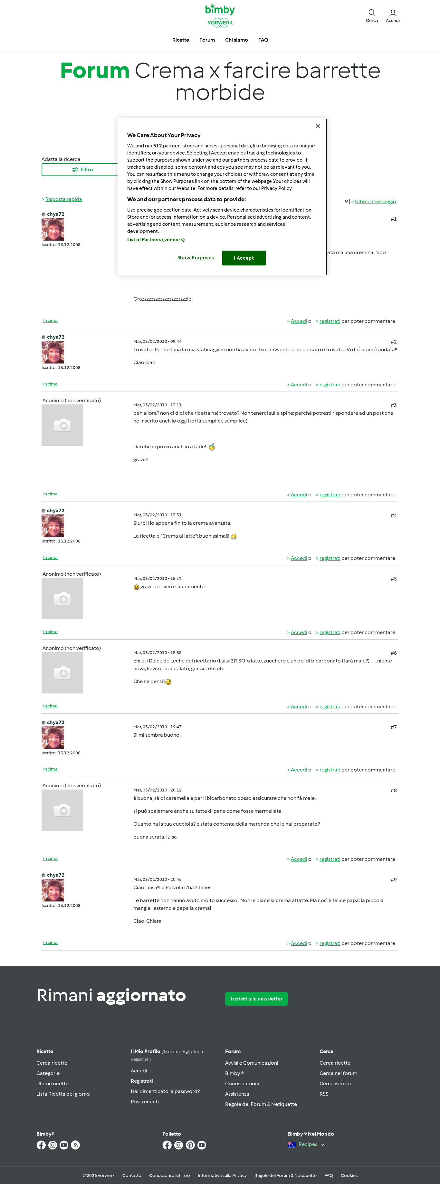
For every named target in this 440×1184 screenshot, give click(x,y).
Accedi (299, 321)
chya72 (55, 214)
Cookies (349, 1175)
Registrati (142, 1081)
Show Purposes (196, 258)
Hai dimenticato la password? (165, 1091)
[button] (372, 15)
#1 (394, 219)
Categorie (48, 1073)
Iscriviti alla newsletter (256, 999)
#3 (394, 405)
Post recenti (145, 1102)
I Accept (244, 258)
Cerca (326, 1051)
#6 (394, 653)
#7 (394, 727)
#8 (394, 790)
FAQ (328, 1175)
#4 (394, 515)
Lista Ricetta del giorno (63, 1094)
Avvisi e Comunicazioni (251, 1063)
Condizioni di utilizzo (169, 1175)
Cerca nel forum (338, 1073)
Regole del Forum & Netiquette (261, 1104)
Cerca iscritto (335, 1083)
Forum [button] (207, 40)
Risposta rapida (63, 199)
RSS (324, 1094)
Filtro (87, 169)
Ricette (44, 1051)
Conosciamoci (242, 1083)
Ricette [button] (180, 40)
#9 (394, 880)
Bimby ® (234, 1073)
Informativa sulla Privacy (222, 1175)
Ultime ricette (52, 1083)
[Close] (318, 126)
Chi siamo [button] (236, 40)
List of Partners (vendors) (156, 240)
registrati (330, 321)
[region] (222, 196)
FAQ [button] (263, 40)
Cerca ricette (51, 1063)
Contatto (131, 1175)
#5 (394, 579)
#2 (394, 342)
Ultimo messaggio (375, 201)
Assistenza (237, 1094)
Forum (233, 1051)
